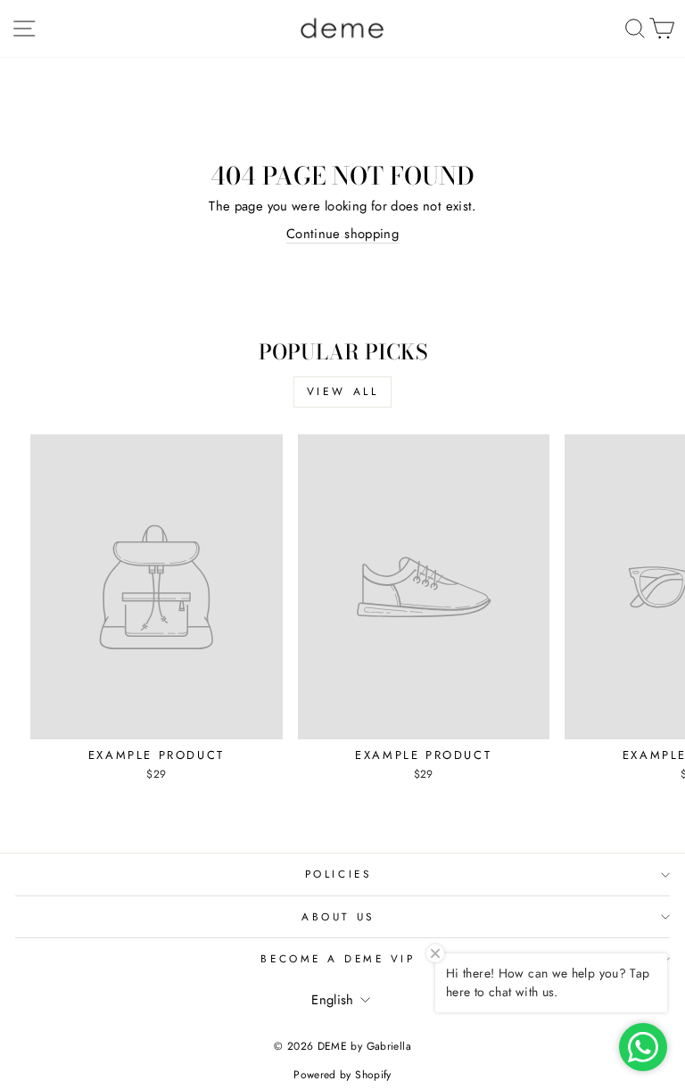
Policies (338, 873)
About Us (337, 916)
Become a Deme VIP (337, 958)
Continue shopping (342, 234)
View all (343, 392)
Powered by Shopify (342, 1075)
